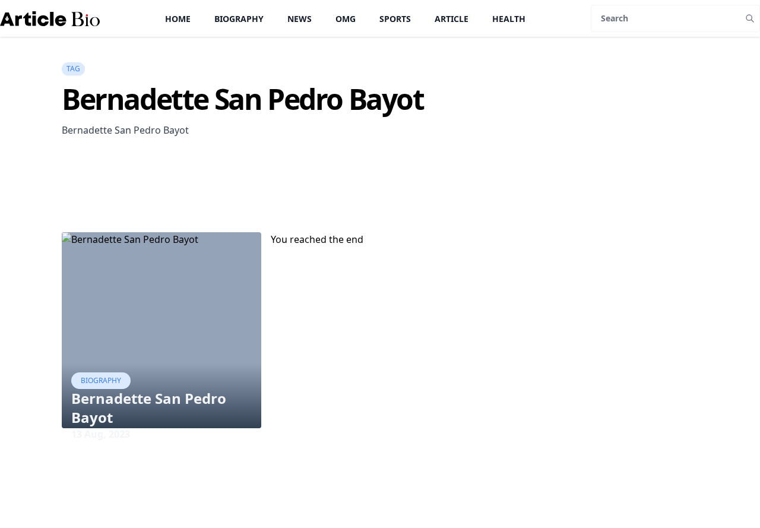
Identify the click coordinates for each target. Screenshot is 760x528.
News (299, 18)
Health (508, 18)
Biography (239, 18)
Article (451, 18)
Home (178, 18)
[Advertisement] (278, 202)
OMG (345, 18)
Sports (395, 18)
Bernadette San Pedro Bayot (148, 407)
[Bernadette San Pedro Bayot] (161, 330)
